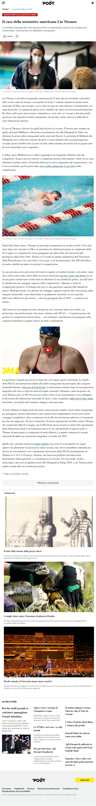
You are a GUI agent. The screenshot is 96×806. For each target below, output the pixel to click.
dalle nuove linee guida (81, 398)
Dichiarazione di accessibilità (16, 791)
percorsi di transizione (34, 387)
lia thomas (15, 474)
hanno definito (42, 443)
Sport (5, 9)
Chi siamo (6, 788)
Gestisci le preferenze (48, 788)
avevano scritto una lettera (73, 275)
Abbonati (84, 780)
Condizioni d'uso (70, 788)
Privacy (30, 788)
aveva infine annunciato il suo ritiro (58, 166)
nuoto (25, 474)
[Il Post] (48, 3)
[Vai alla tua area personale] (92, 2)
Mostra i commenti (48, 482)
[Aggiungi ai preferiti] (17, 36)
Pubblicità (19, 788)
